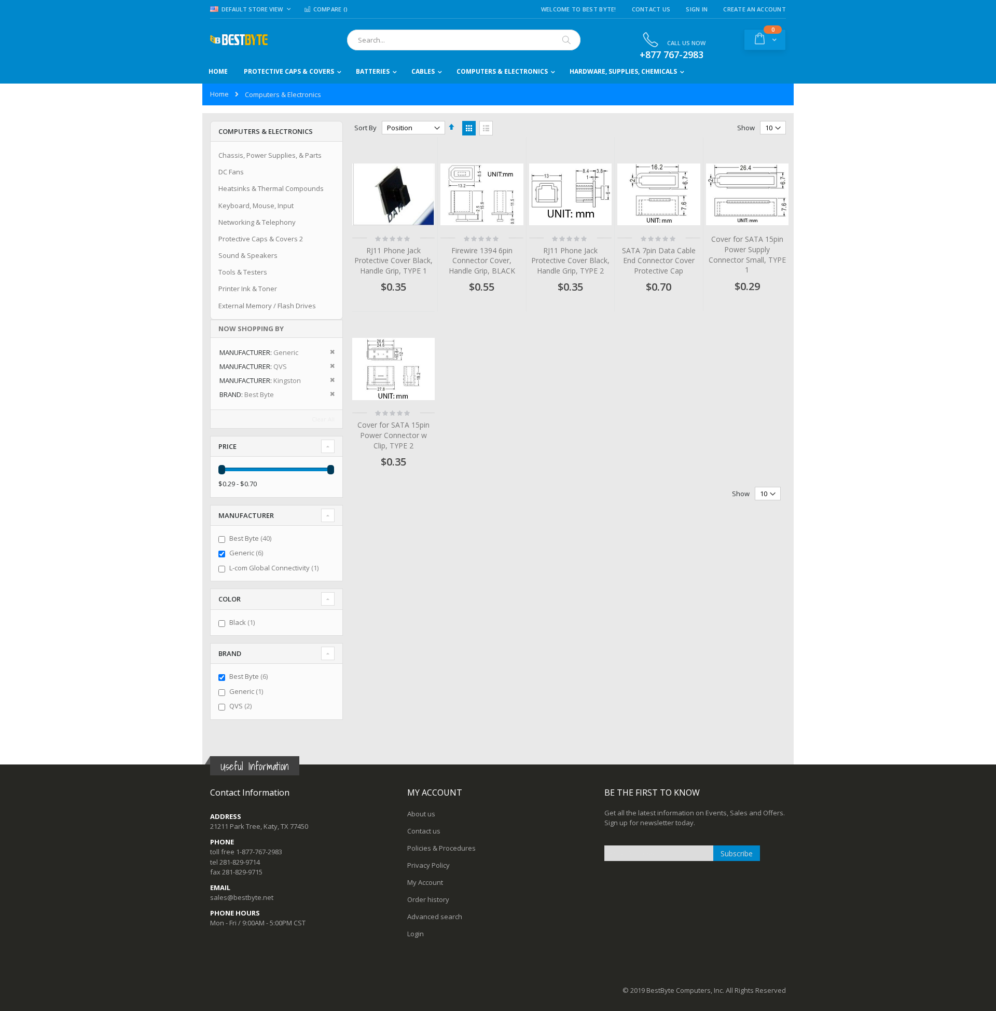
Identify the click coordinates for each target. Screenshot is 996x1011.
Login (415, 933)
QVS (241, 706)
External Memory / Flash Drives (267, 305)
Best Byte (251, 538)
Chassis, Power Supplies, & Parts (270, 155)
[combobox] (463, 40)
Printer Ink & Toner (247, 288)
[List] (486, 128)
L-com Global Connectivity (275, 567)
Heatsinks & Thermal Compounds (271, 188)
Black (243, 622)
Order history (428, 899)
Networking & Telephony (257, 222)
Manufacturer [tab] (246, 515)
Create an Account (754, 9)
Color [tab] (229, 599)
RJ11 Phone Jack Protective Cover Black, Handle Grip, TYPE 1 (393, 260)
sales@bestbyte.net (241, 897)
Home (219, 94)
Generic (247, 552)
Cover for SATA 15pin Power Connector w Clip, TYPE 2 (393, 435)
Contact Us (651, 9)
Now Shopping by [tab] (251, 328)
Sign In (697, 9)
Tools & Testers (242, 272)
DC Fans (231, 171)
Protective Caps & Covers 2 (260, 238)
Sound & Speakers (248, 255)
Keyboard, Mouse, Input (256, 205)
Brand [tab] (229, 653)
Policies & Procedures (441, 848)
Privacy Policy (428, 865)
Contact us (423, 831)
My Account (425, 882)
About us (421, 813)
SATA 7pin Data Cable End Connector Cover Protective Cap (659, 260)
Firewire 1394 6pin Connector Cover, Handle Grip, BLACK (482, 260)
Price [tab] (227, 446)
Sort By (365, 127)
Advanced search (434, 916)
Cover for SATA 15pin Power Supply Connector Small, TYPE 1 (747, 254)
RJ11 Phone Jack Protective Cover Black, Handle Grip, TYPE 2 (570, 260)
